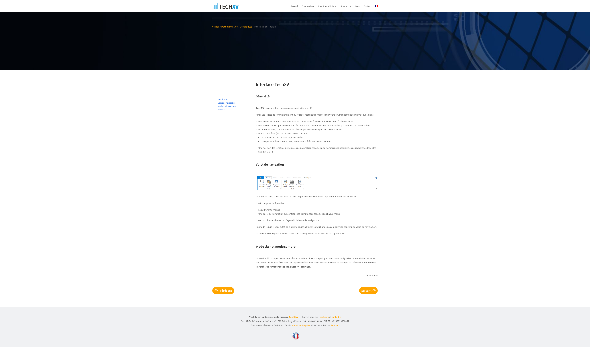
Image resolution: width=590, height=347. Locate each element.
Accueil (294, 6)
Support (344, 6)
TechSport (295, 316)
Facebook (324, 316)
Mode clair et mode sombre (227, 107)
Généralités (246, 26)
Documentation (229, 26)
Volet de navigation (227, 102)
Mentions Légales (301, 325)
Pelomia (335, 325)
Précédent (225, 290)
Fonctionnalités (326, 6)
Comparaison (308, 6)
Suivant (366, 290)
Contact (367, 6)
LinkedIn (336, 316)
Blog (357, 6)
